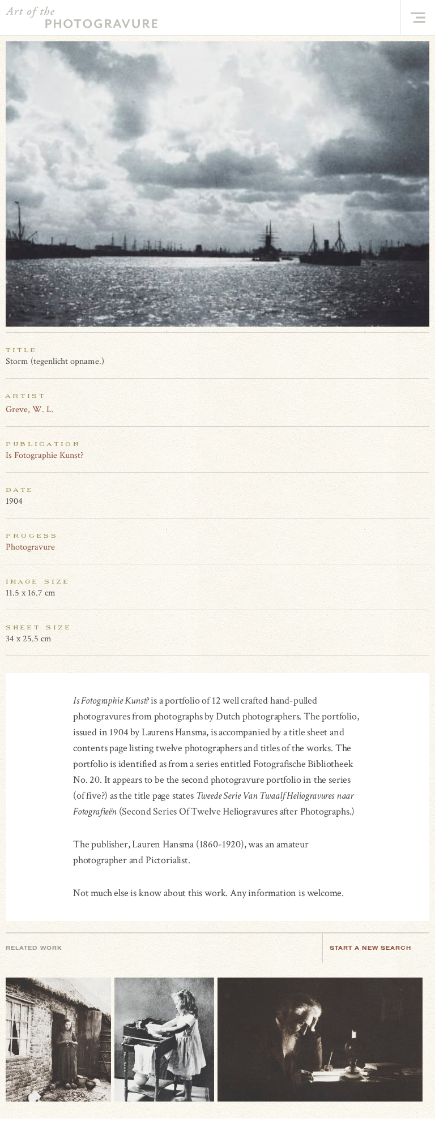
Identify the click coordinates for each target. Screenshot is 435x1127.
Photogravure (30, 547)
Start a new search (370, 948)
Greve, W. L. (30, 409)
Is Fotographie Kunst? (45, 455)
